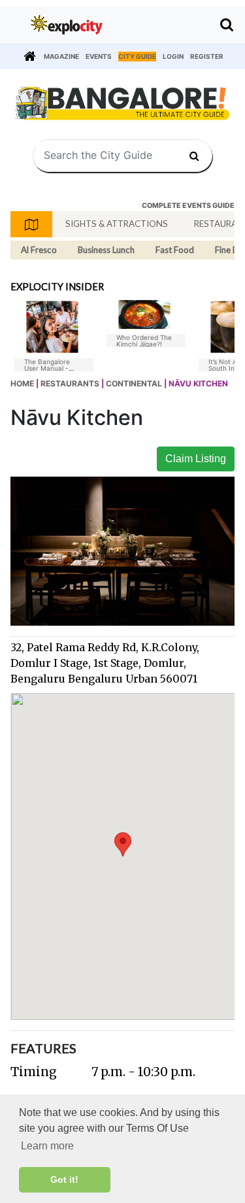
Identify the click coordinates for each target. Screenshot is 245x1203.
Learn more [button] (47, 1145)
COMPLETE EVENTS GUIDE (188, 205)
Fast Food (174, 250)
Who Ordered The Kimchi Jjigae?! (144, 340)
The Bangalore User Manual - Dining (47, 368)
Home (22, 383)
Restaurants (70, 383)
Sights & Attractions (116, 223)
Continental (134, 383)
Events (99, 56)
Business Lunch (106, 250)
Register (206, 56)
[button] (123, 844)
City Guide (137, 56)
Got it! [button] (64, 1179)
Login (173, 56)
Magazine (61, 56)
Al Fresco (39, 250)
